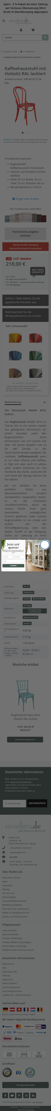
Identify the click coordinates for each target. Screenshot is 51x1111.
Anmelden (13, 565)
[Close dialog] (44, 544)
